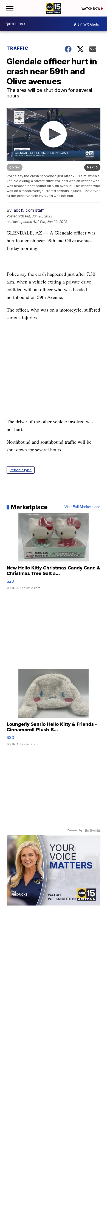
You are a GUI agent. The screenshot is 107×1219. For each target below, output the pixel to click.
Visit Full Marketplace (82, 507)
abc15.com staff (29, 210)
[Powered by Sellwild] (92, 830)
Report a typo (21, 470)
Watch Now (91, 8)
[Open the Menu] (9, 8)
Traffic (17, 48)
